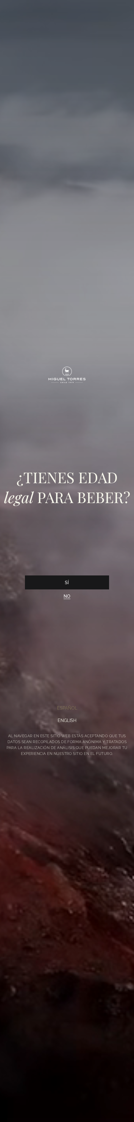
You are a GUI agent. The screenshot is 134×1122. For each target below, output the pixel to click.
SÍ (67, 582)
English (67, 720)
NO (67, 596)
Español (67, 708)
